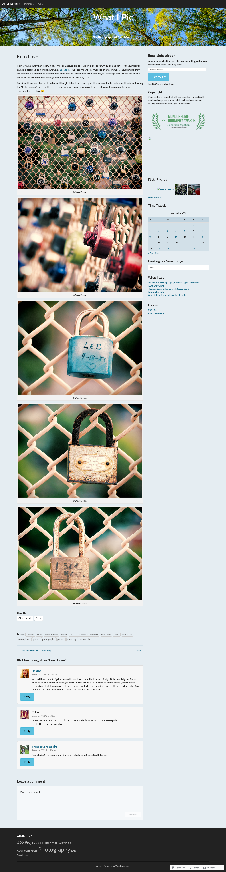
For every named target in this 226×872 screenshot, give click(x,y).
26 (168, 248)
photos (61, 639)
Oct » (157, 253)
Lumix (116, 634)
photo (36, 639)
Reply (27, 696)
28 (185, 248)
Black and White (47, 842)
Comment (133, 814)
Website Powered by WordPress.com (112, 866)
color (39, 634)
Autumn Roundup (156, 292)
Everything (65, 842)
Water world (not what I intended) (34, 650)
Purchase (29, 3)
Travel (20, 855)
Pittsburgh (72, 639)
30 (203, 248)
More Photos (154, 197)
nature (34, 850)
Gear (40, 3)
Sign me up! (159, 77)
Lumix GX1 (127, 634)
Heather (37, 671)
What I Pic (113, 17)
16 (202, 236)
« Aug (150, 253)
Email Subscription (161, 56)
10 (150, 236)
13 (176, 236)
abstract (30, 634)
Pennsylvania (24, 639)
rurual (73, 850)
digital (64, 634)
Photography (54, 849)
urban (26, 855)
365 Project (27, 842)
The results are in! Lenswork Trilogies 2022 (168, 288)
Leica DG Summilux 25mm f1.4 (84, 634)
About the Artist (11, 3)
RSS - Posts (153, 310)
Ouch (139, 650)
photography (48, 639)
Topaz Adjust (86, 639)
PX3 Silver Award (156, 285)
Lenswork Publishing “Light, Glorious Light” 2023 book (173, 282)
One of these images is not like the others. (168, 295)
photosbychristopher (45, 747)
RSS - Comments (156, 313)
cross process (51, 634)
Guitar (20, 850)
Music (27, 850)
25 (159, 248)
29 (194, 248)
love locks (65, 69)
